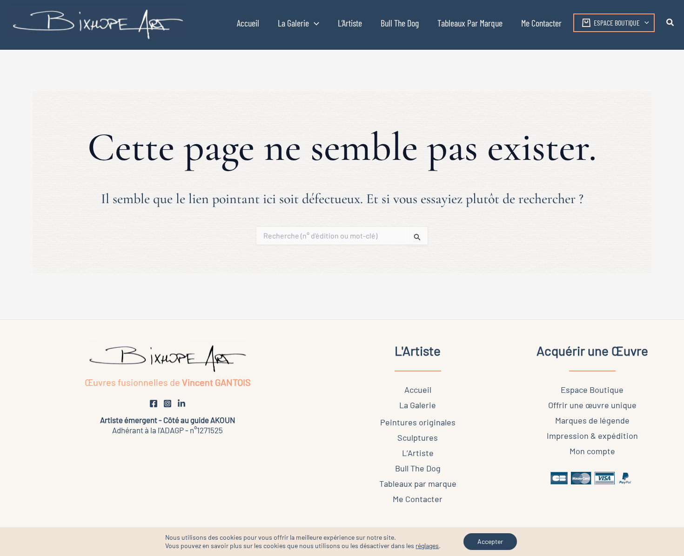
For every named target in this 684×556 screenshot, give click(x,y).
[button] (298, 22)
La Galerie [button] (417, 405)
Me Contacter (418, 499)
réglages (427, 545)
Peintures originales (418, 422)
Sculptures (417, 437)
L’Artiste (418, 453)
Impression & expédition (592, 435)
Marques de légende (592, 420)
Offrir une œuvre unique (592, 405)
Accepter (490, 541)
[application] (314, 22)
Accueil (417, 389)
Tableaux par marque (417, 483)
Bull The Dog (418, 468)
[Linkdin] (181, 403)
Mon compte (592, 451)
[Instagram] (167, 403)
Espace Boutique (592, 389)
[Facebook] (153, 403)
